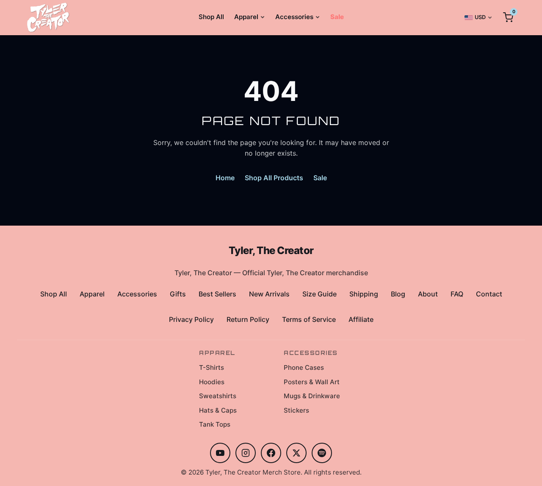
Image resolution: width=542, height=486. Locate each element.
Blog (398, 294)
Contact (489, 294)
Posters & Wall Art (312, 382)
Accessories (294, 17)
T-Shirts (211, 367)
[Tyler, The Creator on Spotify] (322, 453)
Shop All (211, 17)
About (428, 294)
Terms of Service (309, 319)
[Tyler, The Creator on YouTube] (220, 453)
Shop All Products (274, 177)
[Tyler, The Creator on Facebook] (271, 453)
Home (225, 177)
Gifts (178, 294)
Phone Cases (304, 367)
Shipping (363, 294)
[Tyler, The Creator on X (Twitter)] (296, 453)
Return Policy (248, 319)
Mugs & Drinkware (312, 396)
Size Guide (319, 294)
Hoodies (211, 382)
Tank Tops (214, 424)
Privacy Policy (191, 319)
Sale (337, 17)
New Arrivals (269, 294)
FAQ (457, 294)
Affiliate (360, 319)
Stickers (296, 410)
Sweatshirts (217, 396)
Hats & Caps (218, 410)
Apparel (246, 17)
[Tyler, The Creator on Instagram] (245, 453)
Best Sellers (217, 294)
